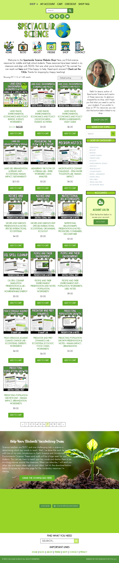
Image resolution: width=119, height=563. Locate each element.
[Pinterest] (57, 16)
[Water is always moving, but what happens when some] (89, 497)
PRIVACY (83, 552)
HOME (34, 552)
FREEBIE (57, 552)
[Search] (70, 11)
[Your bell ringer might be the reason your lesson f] (49, 497)
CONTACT (73, 552)
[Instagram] (62, 16)
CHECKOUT (70, 4)
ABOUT (50, 552)
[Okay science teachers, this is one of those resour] (30, 497)
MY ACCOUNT (47, 4)
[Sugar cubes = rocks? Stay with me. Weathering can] (10, 497)
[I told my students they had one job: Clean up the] (108, 497)
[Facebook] (51, 16)
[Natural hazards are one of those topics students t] (69, 497)
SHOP (32, 4)
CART (60, 4)
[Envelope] (67, 16)
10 (58, 424)
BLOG (42, 552)
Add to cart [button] (16, 133)
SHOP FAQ (83, 4)
